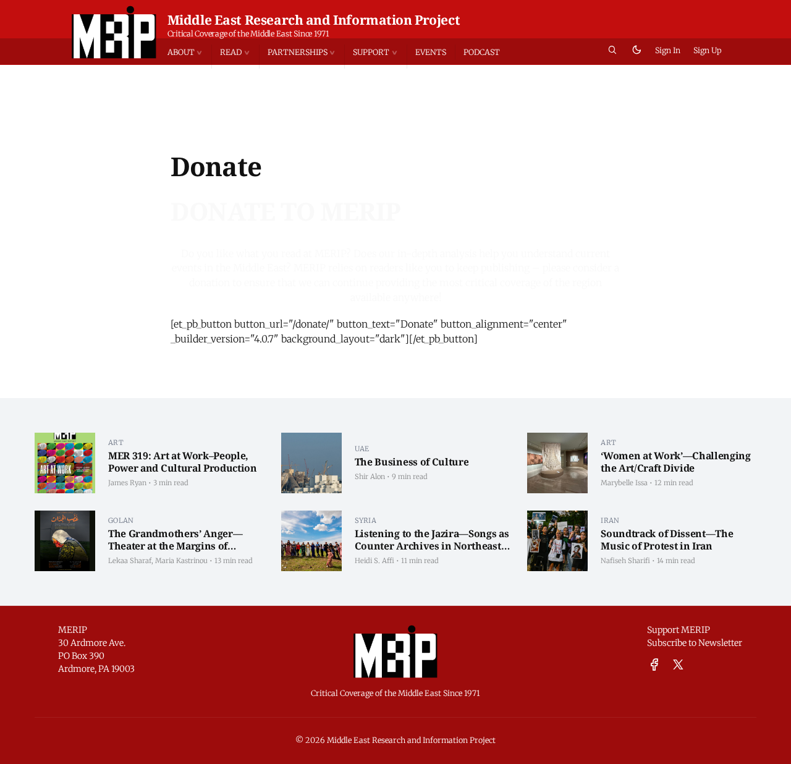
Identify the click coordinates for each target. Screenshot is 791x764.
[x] (678, 665)
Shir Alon (370, 476)
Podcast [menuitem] (481, 52)
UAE (362, 448)
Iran (610, 520)
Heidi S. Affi (374, 560)
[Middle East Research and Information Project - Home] (114, 32)
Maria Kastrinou (181, 560)
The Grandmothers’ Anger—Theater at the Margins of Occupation (175, 545)
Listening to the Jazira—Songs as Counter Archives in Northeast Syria (432, 545)
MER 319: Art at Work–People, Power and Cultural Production (182, 462)
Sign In (667, 50)
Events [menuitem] (430, 52)
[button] (189, 52)
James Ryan (127, 482)
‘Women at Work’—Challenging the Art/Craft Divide (676, 462)
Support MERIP (678, 629)
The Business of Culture (412, 462)
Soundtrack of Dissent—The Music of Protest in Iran (667, 540)
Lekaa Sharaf (129, 560)
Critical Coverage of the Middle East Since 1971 (248, 33)
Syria (365, 520)
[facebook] (654, 665)
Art (116, 442)
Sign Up (707, 50)
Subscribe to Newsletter (694, 642)
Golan (120, 520)
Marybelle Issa (624, 482)
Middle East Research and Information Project (313, 19)
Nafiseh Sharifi (625, 560)
